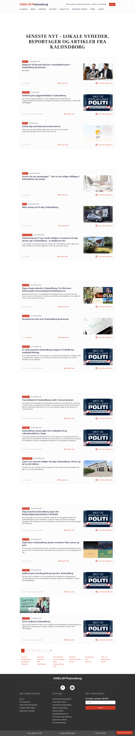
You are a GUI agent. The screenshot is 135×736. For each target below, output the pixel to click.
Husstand (40, 659)
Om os (22, 699)
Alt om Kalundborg (59, 723)
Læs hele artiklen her (105, 83)
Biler (38, 662)
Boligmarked (105, 659)
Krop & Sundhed (58, 659)
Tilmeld (112, 4)
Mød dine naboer (79, 9)
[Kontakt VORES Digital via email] (72, 687)
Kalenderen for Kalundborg (61, 705)
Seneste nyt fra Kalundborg (61, 699)
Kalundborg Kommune (60, 714)
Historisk (24, 664)
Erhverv (42, 9)
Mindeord (72, 657)
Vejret (101, 9)
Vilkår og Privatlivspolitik (28, 705)
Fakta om (104, 657)
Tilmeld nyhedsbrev (124, 733)
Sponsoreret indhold (59, 720)
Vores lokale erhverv (59, 702)
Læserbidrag (41, 664)
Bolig (33, 9)
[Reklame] (34, 605)
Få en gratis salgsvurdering (61, 717)
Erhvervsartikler (57, 711)
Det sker (52, 9)
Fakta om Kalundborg (60, 708)
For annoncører (25, 702)
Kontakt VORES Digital (27, 708)
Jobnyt (103, 662)
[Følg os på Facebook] (62, 687)
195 (50, 651)
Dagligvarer (25, 662)
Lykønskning (89, 657)
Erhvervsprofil (58, 657)
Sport (92, 9)
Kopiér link (64, 83)
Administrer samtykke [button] (27, 711)
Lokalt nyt (64, 9)
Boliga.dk (29, 337)
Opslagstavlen (26, 659)
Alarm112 (24, 9)
